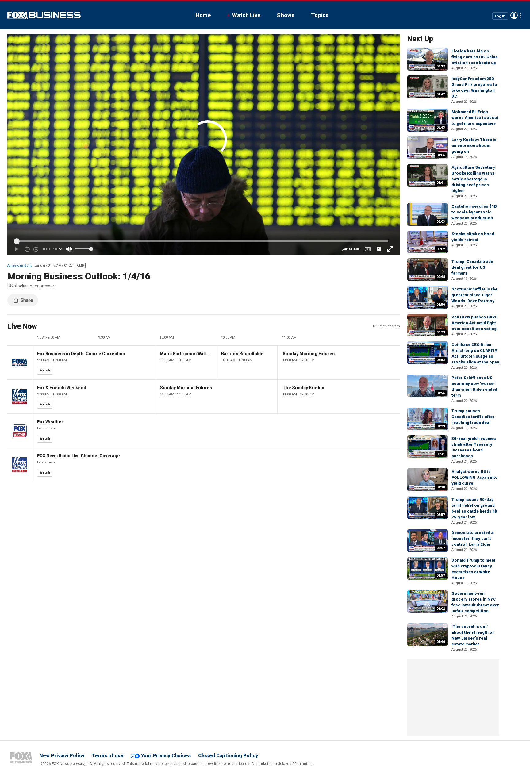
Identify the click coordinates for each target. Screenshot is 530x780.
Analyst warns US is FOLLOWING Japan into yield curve (474, 477)
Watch (45, 370)
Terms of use (107, 756)
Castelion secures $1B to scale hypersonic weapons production (474, 212)
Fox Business (44, 15)
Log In (500, 16)
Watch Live (246, 15)
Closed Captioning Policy (228, 756)
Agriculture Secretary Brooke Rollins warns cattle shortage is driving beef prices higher (473, 179)
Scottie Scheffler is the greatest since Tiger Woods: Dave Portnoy (474, 295)
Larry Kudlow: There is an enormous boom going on (474, 145)
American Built (19, 265)
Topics (319, 15)
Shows (285, 15)
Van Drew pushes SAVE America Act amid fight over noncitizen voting (474, 323)
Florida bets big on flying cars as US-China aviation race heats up (474, 57)
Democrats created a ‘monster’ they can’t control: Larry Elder (472, 538)
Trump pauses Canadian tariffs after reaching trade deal (472, 417)
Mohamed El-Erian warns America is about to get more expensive (474, 118)
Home (203, 15)
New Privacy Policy (61, 756)
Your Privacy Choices (166, 756)
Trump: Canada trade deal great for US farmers (472, 267)
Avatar (514, 15)
